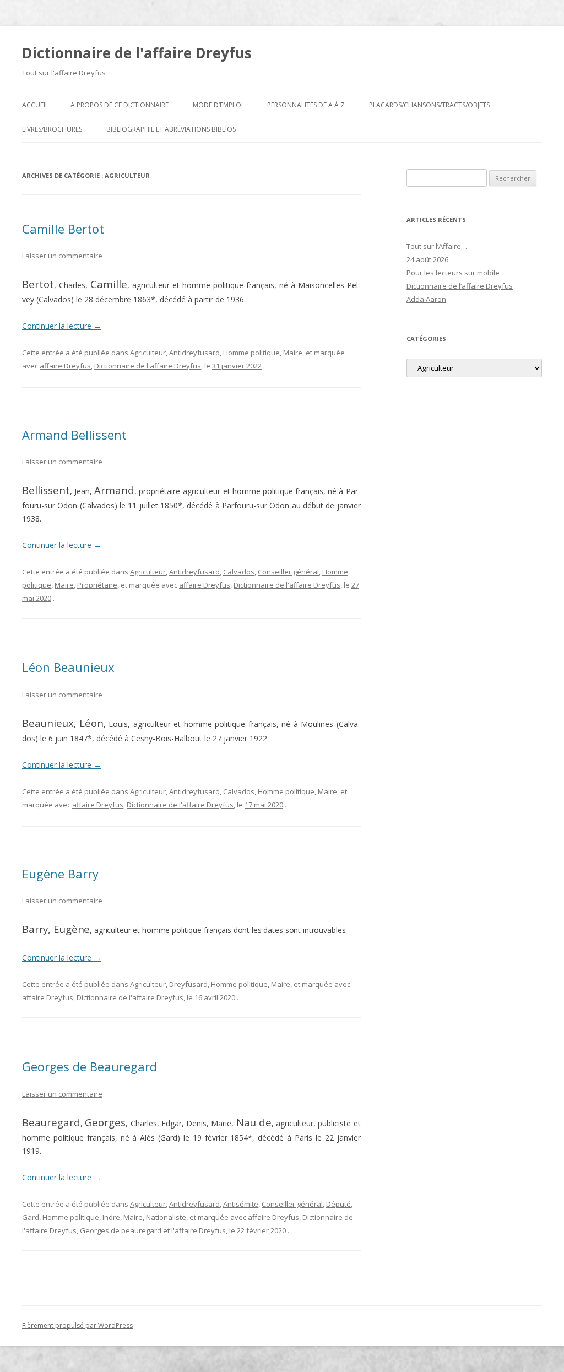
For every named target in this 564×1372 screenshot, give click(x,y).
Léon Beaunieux (68, 667)
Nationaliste (166, 1217)
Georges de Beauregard (89, 1066)
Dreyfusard (188, 984)
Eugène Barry (60, 873)
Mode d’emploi (218, 105)
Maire (292, 352)
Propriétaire (97, 585)
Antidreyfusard (194, 352)
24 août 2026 (427, 259)
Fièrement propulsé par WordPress (77, 1325)
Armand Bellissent (74, 434)
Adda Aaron (426, 299)
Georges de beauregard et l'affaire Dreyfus (153, 1230)
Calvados (238, 572)
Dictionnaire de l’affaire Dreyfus (459, 286)
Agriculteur (148, 352)
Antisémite (240, 1204)
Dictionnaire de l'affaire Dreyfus (137, 53)
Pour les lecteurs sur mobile (453, 273)
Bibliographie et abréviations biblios (171, 129)
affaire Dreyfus (65, 366)
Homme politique (251, 352)
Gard (30, 1217)
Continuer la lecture (61, 326)
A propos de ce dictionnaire (119, 105)
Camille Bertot (63, 228)
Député (338, 1204)
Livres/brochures (52, 129)
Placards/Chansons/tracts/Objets (429, 105)
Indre (111, 1217)
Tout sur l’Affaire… (436, 246)
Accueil (35, 105)
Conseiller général (288, 572)
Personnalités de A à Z (306, 105)
